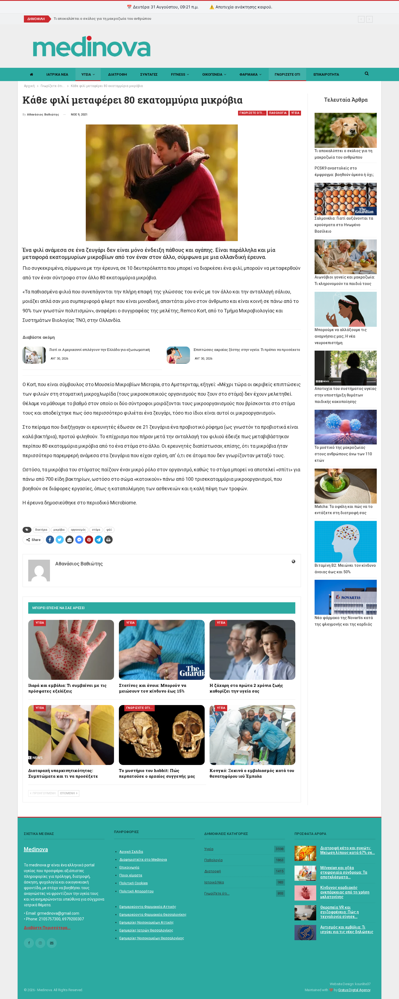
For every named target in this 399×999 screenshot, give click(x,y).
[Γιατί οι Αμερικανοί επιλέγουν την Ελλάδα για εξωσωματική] (34, 355)
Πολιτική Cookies (133, 883)
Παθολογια (278, 112)
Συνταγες (149, 74)
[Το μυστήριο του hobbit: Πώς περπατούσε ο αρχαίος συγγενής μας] (162, 735)
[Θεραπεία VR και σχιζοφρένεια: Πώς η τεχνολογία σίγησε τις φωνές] (305, 912)
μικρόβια (59, 529)
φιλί (109, 529)
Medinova (36, 849)
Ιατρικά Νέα (214, 882)
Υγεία (208, 849)
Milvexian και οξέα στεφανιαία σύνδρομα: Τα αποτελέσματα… (343, 872)
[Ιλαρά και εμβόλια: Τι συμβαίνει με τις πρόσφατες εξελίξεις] (71, 650)
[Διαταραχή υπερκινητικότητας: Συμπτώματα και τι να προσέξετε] (71, 735)
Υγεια (86, 74)
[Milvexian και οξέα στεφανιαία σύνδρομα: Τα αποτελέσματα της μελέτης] (305, 873)
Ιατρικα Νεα (57, 74)
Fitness (178, 74)
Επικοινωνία (129, 867)
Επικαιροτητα (326, 74)
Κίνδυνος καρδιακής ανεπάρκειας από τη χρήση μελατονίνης (344, 892)
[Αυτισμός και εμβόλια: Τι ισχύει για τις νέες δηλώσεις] (305, 932)
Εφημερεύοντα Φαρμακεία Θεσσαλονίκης (152, 914)
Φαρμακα (248, 74)
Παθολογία (213, 860)
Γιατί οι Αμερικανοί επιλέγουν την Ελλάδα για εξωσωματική (99, 349)
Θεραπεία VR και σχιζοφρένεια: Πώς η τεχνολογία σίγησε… (339, 912)
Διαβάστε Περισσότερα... (47, 928)
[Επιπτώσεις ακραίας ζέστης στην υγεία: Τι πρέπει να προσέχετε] (178, 355)
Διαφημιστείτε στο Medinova (143, 859)
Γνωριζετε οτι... (252, 112)
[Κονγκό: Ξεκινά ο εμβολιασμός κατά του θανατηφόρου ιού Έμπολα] (252, 735)
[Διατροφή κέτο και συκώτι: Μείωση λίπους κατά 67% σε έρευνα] (305, 853)
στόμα (96, 529)
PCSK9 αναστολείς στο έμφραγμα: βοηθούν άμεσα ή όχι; (104, 19)
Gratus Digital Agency (354, 990)
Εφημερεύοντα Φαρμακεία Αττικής (147, 907)
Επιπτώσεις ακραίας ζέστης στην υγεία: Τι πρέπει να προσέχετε (247, 349)
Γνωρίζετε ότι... (217, 893)
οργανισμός (78, 529)
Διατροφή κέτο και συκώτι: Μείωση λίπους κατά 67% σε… (347, 850)
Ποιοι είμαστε (130, 875)
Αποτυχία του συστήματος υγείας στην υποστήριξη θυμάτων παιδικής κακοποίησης (345, 395)
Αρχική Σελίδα (131, 852)
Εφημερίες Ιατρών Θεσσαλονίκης (146, 930)
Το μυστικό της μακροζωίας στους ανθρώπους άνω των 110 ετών (343, 454)
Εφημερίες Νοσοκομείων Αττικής (146, 922)
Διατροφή (212, 871)
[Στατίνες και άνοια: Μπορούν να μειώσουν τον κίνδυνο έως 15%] (162, 650)
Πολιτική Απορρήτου (136, 891)
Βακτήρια (41, 529)
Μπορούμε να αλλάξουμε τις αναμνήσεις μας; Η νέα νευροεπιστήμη (341, 336)
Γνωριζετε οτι (287, 74)
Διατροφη (117, 74)
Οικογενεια (212, 74)
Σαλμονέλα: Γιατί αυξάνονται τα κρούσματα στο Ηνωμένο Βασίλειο (344, 224)
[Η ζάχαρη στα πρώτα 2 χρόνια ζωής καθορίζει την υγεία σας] (252, 650)
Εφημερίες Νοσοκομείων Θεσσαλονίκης (151, 938)
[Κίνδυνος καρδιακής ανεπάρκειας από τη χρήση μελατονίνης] (305, 893)
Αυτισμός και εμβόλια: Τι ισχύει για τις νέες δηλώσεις (346, 929)
